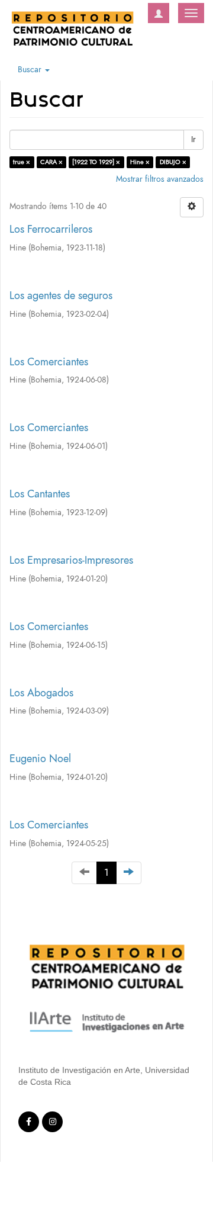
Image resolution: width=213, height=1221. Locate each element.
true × (21, 162)
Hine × (140, 162)
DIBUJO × (173, 162)
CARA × (51, 162)
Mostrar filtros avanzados (160, 179)
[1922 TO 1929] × (96, 162)
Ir (193, 139)
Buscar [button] (31, 69)
